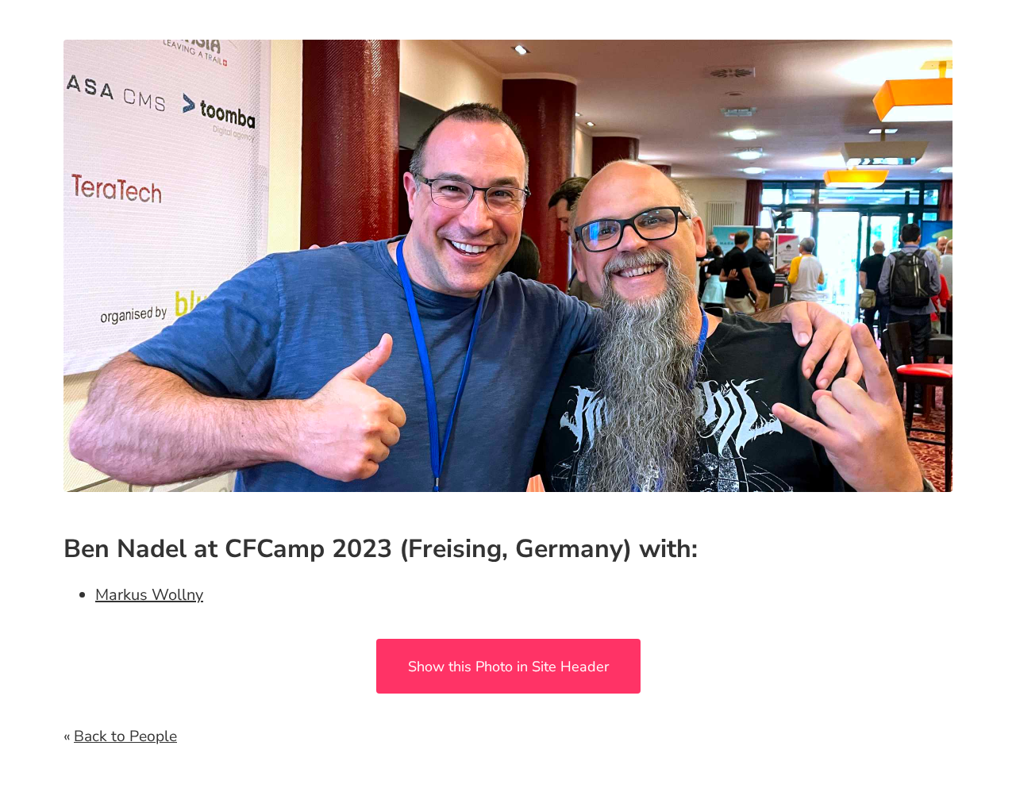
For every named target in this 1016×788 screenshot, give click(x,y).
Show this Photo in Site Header (508, 666)
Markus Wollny (149, 594)
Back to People (125, 736)
